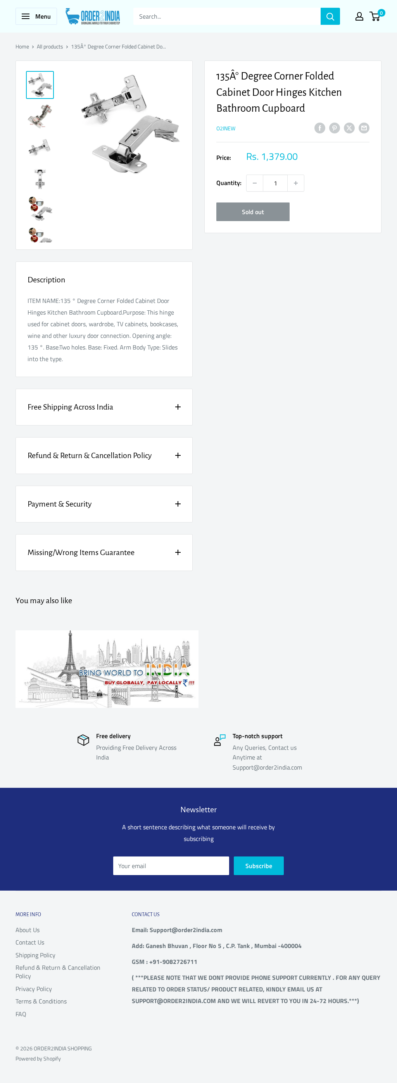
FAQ (21, 1014)
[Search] (330, 16)
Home (22, 46)
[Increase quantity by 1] (296, 183)
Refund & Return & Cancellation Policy (58, 972)
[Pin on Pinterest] (334, 127)
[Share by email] (364, 127)
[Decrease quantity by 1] (255, 183)
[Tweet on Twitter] (349, 127)
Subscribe (258, 865)
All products (50, 46)
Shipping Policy (35, 955)
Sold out (253, 211)
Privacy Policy (34, 988)
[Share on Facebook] (319, 127)
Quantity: (229, 182)
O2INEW (225, 128)
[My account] (359, 16)
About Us (28, 929)
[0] (375, 16)
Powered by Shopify (38, 1058)
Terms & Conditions (41, 1001)
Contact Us (30, 942)
